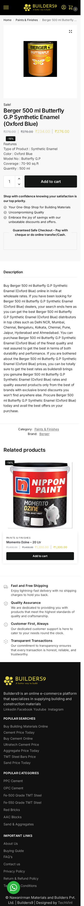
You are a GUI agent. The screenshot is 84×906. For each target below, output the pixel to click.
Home (7, 20)
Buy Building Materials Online (26, 726)
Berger (44, 434)
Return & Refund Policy (21, 878)
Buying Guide (14, 851)
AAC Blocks (12, 817)
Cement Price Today (19, 732)
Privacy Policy (14, 871)
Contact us (12, 864)
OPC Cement (13, 788)
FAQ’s (8, 857)
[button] (71, 7)
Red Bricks (12, 810)
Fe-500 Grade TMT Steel (23, 795)
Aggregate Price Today (21, 750)
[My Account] (63, 7)
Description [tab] (13, 272)
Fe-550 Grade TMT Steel (22, 802)
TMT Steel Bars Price (20, 757)
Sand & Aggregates (19, 824)
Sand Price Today (17, 763)
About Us (11, 843)
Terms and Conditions (20, 886)
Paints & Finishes (27, 20)
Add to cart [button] (40, 556)
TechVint (65, 902)
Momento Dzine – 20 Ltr (23, 542)
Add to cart (51, 181)
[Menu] (11, 7)
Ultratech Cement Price (21, 744)
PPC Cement (13, 781)
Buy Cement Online (18, 738)
